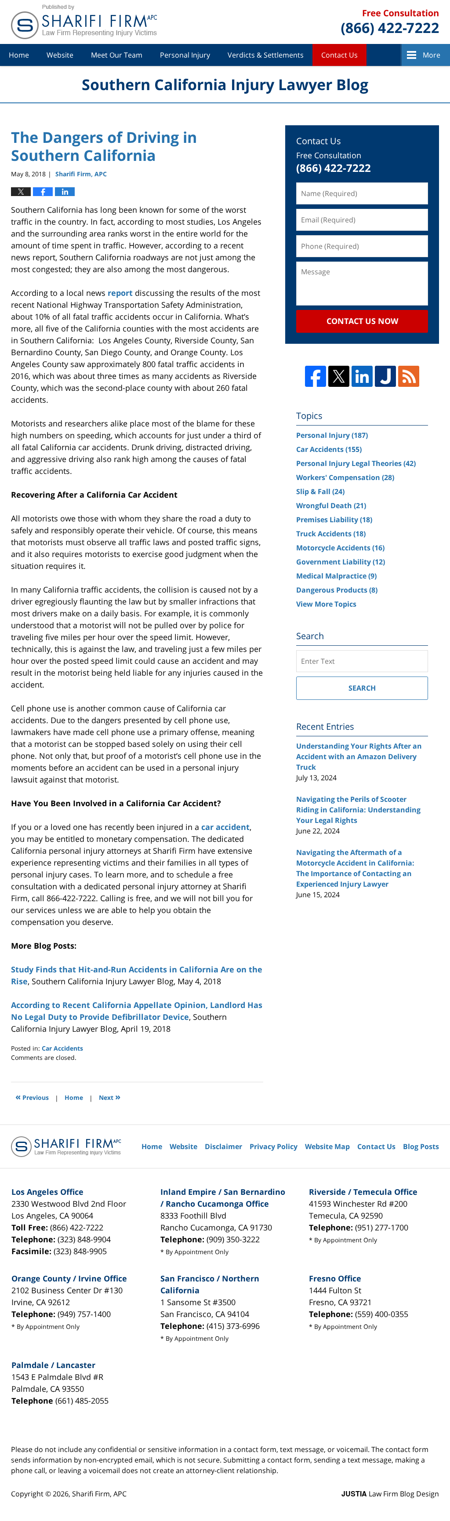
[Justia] (385, 376)
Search (362, 688)
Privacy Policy (274, 1146)
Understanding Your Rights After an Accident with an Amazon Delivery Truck (359, 756)
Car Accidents (62, 1048)
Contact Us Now (362, 321)
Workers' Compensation (345, 477)
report (120, 292)
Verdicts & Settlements (266, 55)
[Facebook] (315, 376)
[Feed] (408, 376)
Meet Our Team (116, 55)
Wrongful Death (331, 505)
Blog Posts (421, 1146)
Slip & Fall (320, 491)
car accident (225, 827)
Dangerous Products (336, 590)
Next (109, 1097)
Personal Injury (185, 55)
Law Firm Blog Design (390, 1494)
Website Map (327, 1146)
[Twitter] (338, 376)
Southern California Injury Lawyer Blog (84, 22)
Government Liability (340, 562)
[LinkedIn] (362, 376)
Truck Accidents (331, 534)
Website (60, 55)
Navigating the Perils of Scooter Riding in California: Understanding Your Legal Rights (358, 809)
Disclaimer (223, 1146)
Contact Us (339, 55)
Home (19, 55)
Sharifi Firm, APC (99, 1494)
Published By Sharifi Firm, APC (390, 22)
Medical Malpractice (336, 576)
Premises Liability (334, 519)
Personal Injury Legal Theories (356, 463)
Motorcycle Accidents (340, 548)
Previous (32, 1097)
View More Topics (326, 604)
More (431, 55)
